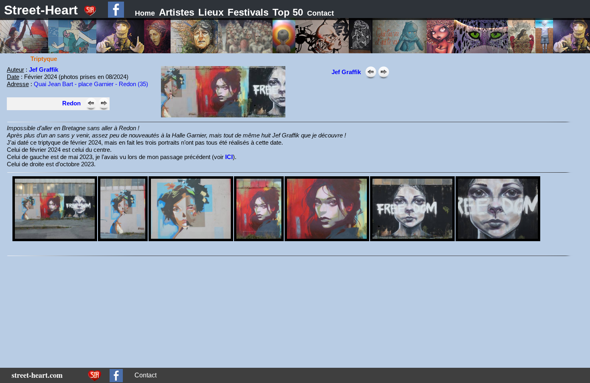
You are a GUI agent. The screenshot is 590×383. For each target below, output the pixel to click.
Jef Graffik (43, 69)
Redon (71, 103)
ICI (229, 156)
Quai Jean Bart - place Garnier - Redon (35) (91, 84)
